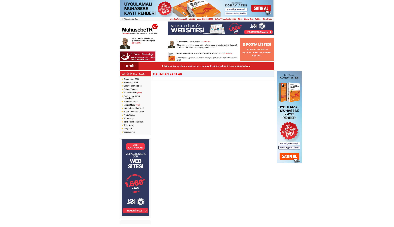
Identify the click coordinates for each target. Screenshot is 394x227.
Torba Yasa (128, 125)
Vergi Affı (128, 129)
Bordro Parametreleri (133, 86)
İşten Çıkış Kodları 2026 (134, 108)
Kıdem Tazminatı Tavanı (134, 112)
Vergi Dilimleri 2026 (205, 19)
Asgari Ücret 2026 (188, 19)
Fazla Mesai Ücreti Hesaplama (132, 97)
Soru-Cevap (128, 118)
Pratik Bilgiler (129, 115)
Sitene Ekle (248, 19)
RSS (240, 19)
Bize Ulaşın (267, 19)
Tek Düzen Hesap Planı (133, 122)
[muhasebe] (140, 34)
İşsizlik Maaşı (132, 105)
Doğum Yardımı (130, 89)
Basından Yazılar (131, 82)
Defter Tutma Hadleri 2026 (225, 19)
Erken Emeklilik (133, 93)
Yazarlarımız (129, 132)
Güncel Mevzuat (131, 102)
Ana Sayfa (174, 19)
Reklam (258, 19)
